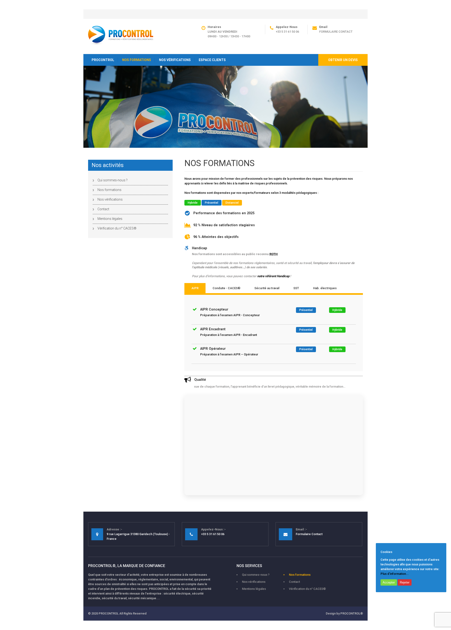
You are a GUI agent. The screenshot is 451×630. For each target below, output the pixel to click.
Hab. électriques (325, 288)
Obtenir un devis (343, 60)
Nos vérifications (110, 199)
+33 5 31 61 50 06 (287, 31)
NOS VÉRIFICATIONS (175, 60)
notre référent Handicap (273, 276)
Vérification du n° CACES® (116, 228)
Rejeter (404, 582)
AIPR (194, 288)
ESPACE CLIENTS (212, 60)
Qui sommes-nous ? (112, 180)
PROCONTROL (103, 60)
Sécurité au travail (266, 288)
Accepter (389, 582)
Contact (103, 209)
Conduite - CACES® (226, 288)
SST (296, 288)
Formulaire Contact (336, 31)
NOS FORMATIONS (136, 60)
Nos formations (109, 190)
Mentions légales (109, 219)
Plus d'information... (395, 574)
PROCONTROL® (351, 613)
